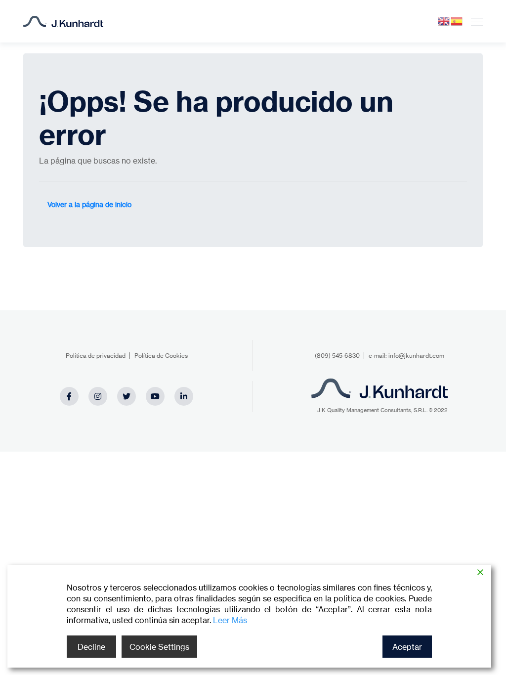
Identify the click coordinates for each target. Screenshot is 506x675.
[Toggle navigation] (474, 21)
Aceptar (407, 647)
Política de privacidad (96, 355)
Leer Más (230, 620)
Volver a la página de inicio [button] (89, 204)
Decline (91, 647)
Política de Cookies (161, 355)
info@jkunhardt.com (416, 355)
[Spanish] (457, 21)
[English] (444, 21)
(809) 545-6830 (337, 355)
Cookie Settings (159, 647)
